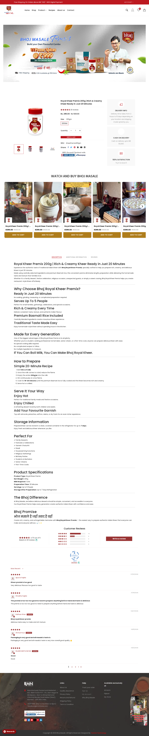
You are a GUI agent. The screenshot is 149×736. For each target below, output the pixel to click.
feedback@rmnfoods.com (38, 706)
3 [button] (75, 667)
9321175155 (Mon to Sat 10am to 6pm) (42, 704)
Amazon (107, 690)
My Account (86, 694)
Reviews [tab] (94, 257)
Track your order (88, 687)
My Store (107, 697)
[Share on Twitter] (71, 147)
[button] (144, 10)
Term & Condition (67, 704)
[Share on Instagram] (78, 147)
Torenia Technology (98, 733)
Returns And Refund (67, 698)
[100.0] (74, 555)
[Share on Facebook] (68, 147)
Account (128, 2)
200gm (64, 123)
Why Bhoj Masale (88, 698)
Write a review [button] (119, 538)
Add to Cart (18, 235)
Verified (74, 563)
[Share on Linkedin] (84, 147)
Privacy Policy (65, 694)
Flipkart (107, 693)
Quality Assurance (67, 691)
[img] (15, 574)
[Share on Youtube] (81, 147)
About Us (63, 687)
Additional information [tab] (76, 257)
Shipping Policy (65, 701)
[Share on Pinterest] (74, 147)
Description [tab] (57, 257)
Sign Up (85, 691)
